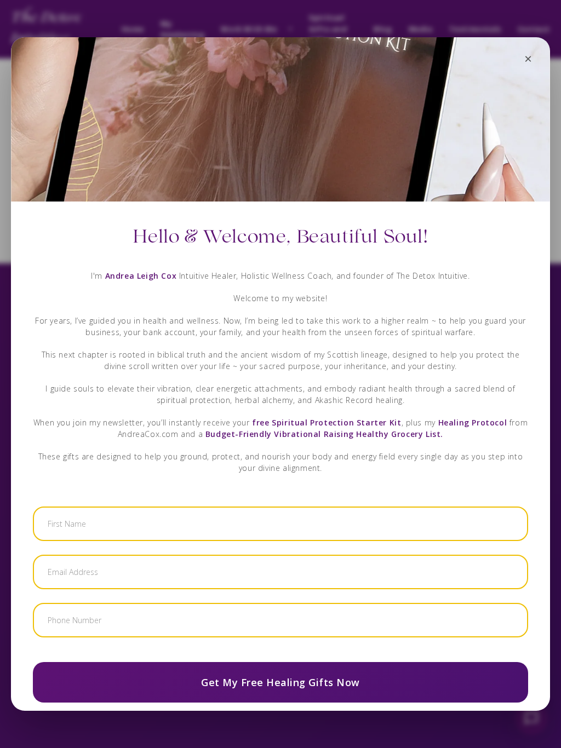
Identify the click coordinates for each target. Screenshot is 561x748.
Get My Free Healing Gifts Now (280, 682)
